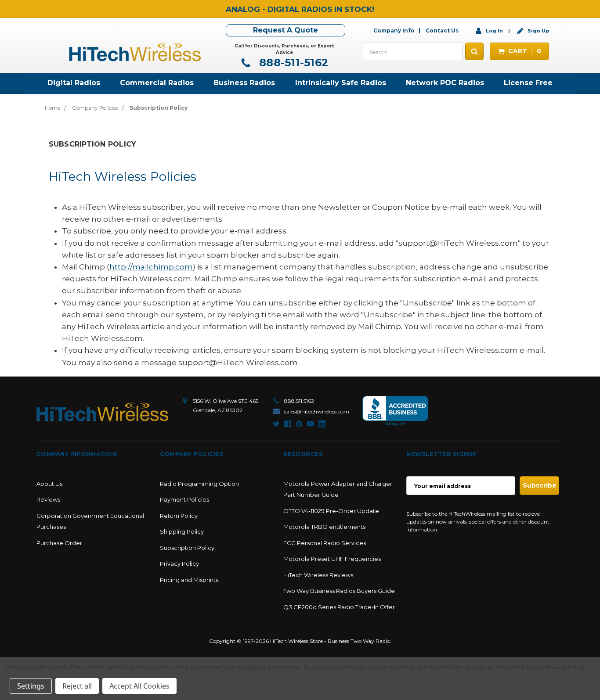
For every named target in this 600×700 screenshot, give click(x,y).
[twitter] (276, 423)
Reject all (77, 686)
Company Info (394, 30)
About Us (49, 483)
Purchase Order (59, 542)
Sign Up (537, 31)
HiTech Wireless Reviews (318, 574)
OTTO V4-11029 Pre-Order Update (331, 510)
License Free (528, 83)
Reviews (48, 499)
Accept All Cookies (139, 686)
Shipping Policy (182, 531)
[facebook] (287, 423)
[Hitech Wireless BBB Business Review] (395, 411)
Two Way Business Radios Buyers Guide (339, 590)
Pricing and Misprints (189, 579)
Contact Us (442, 30)
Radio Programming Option (199, 483)
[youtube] (310, 423)
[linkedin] (321, 423)
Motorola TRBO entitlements (324, 526)
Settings (30, 686)
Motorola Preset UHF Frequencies (332, 558)
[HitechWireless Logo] (135, 51)
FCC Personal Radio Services (324, 542)
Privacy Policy (179, 563)
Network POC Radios (445, 83)
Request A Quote (285, 30)
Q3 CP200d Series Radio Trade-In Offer (339, 606)
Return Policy (179, 515)
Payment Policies (184, 499)
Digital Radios (73, 83)
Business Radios (244, 83)
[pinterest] (299, 423)
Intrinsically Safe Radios (340, 83)
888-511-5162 (292, 62)
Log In (494, 31)
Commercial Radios (157, 83)
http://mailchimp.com (151, 266)
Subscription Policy (187, 547)
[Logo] (102, 411)
